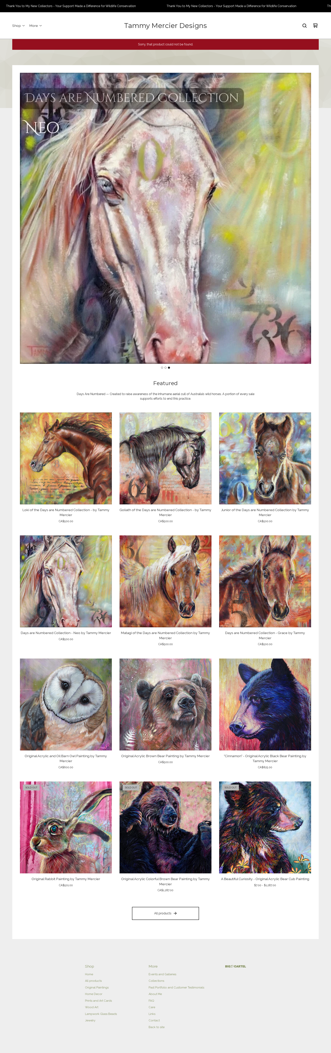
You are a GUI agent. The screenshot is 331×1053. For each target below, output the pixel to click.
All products (162, 913)
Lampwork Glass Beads (101, 1014)
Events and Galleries (162, 974)
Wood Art (91, 1007)
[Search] (304, 25)
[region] (165, 6)
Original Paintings (97, 987)
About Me (155, 994)
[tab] (162, 368)
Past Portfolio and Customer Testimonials (176, 987)
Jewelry (90, 1020)
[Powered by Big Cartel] (235, 966)
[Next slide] (305, 218)
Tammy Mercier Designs (165, 25)
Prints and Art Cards (98, 1000)
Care (152, 1007)
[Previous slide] (26, 218)
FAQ (151, 1000)
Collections (156, 981)
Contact (154, 1020)
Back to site (157, 1027)
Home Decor (93, 994)
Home (89, 974)
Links (152, 1014)
